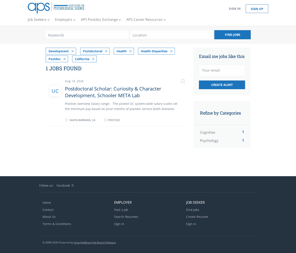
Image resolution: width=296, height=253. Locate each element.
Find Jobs (232, 35)
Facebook (63, 185)
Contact (48, 210)
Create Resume (197, 217)
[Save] (178, 81)
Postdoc (55, 59)
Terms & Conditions (56, 224)
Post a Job (121, 210)
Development (59, 51)
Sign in (235, 9)
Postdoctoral (92, 51)
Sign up (257, 9)
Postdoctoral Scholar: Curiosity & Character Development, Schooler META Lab (113, 92)
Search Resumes (126, 217)
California (82, 59)
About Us (49, 217)
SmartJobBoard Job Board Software (95, 242)
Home (46, 202)
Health (122, 51)
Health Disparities (154, 51)
